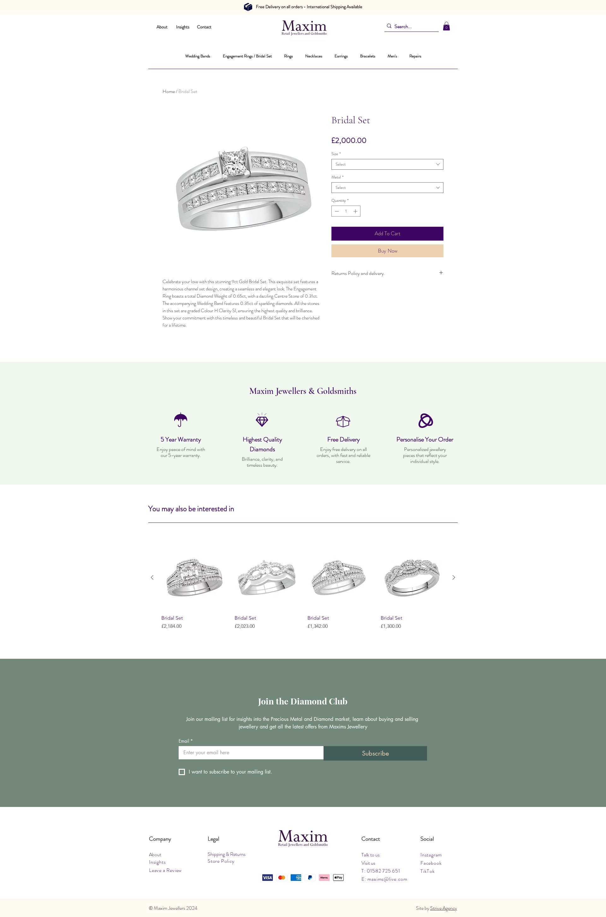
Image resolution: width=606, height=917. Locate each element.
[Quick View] (193, 578)
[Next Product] (454, 577)
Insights (182, 27)
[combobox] (387, 164)
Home (169, 91)
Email (186, 741)
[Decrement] (336, 211)
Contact (204, 27)
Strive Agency (443, 908)
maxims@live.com (387, 879)
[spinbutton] (346, 211)
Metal (337, 177)
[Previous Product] (152, 577)
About (162, 27)
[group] (303, 591)
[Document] (248, 7)
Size (336, 153)
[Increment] (356, 211)
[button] (446, 26)
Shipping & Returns (227, 854)
